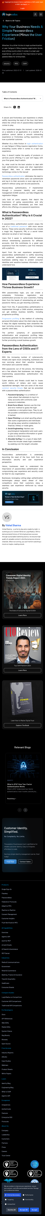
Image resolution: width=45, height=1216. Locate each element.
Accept (34, 1210)
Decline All (12, 1210)
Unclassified (11, 1204)
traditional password (18, 226)
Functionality (29, 1199)
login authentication (35, 144)
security (7, 63)
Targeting (10, 1199)
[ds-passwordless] (22, 274)
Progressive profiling (10, 318)
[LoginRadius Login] (35, 14)
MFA (16, 63)
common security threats (12, 388)
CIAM (25, 63)
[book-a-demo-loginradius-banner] (22, 498)
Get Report (24, 4)
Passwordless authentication (13, 176)
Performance (29, 1195)
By (11, 525)
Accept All (24, 1210)
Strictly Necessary (13, 1195)
